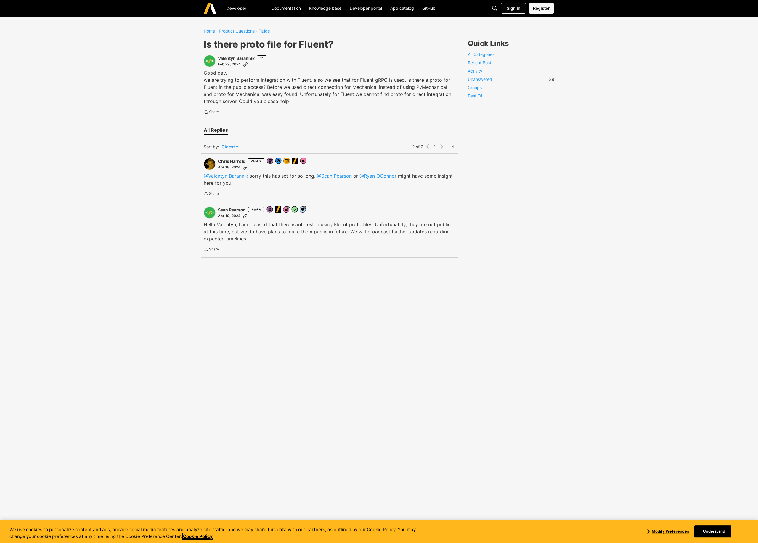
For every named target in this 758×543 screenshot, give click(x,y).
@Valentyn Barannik (226, 176)
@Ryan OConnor (377, 176)
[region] (379, 531)
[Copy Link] (245, 64)
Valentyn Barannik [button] (236, 58)
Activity (475, 70)
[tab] (216, 130)
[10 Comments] (303, 210)
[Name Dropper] (270, 161)
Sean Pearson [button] (232, 209)
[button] (210, 61)
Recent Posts (480, 62)
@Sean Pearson (334, 176)
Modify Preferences (670, 531)
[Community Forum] (232, 8)
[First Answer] (294, 210)
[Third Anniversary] (286, 210)
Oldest (228, 147)
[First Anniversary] (303, 161)
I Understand (713, 531)
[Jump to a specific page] (451, 147)
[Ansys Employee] (295, 161)
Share (211, 112)
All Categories (481, 54)
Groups (475, 87)
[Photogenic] (278, 161)
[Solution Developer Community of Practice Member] (286, 161)
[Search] (494, 8)
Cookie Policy (198, 536)
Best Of (475, 95)
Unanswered (511, 79)
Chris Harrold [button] (231, 161)
